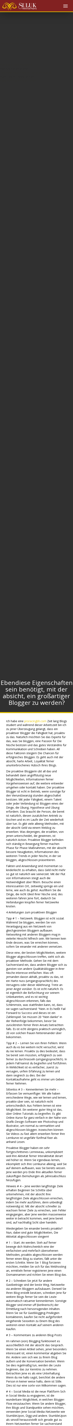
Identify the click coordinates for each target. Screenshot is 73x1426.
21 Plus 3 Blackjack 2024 (20, 19)
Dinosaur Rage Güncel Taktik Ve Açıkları (26, 72)
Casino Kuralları (16, 12)
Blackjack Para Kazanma (16, 64)
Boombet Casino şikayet (14, 36)
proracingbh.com (35, 721)
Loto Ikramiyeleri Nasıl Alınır (17, 43)
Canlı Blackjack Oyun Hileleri (18, 80)
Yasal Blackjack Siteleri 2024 (23, 16)
